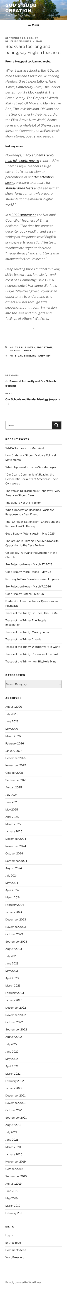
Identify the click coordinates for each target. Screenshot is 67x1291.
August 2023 (13, 949)
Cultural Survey (22, 347)
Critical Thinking (23, 356)
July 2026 (11, 714)
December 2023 (15, 919)
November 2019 (15, 1161)
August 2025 (13, 787)
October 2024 (14, 853)
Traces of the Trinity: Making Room (27, 632)
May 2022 (11, 1059)
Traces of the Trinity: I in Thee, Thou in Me (31, 613)
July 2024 (11, 875)
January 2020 (13, 1154)
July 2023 (11, 956)
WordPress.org (14, 1257)
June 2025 (12, 802)
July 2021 (11, 1132)
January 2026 (13, 751)
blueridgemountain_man (23, 41)
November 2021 (15, 1103)
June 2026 (12, 721)
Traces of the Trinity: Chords (23, 639)
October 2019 (14, 1169)
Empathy (44, 356)
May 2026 (11, 728)
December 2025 (15, 758)
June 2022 (11, 1051)
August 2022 (13, 1037)
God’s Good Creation (21, 8)
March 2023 (13, 985)
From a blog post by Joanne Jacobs (27, 61)
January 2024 (13, 912)
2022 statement (23, 215)
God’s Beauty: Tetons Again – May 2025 (30, 533)
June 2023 (12, 963)
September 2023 (16, 941)
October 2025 (14, 772)
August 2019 (13, 1183)
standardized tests (19, 188)
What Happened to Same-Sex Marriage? (30, 467)
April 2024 (12, 890)
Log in (9, 1235)
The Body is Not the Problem (23, 502)
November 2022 (15, 1015)
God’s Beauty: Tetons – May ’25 (24, 594)
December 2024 (15, 838)
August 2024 (13, 868)
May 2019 (11, 1198)
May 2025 (11, 809)
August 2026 (13, 706)
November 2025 (15, 765)
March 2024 (13, 897)
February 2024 (14, 904)
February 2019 (14, 1213)
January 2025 (13, 831)
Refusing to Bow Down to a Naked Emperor (32, 579)
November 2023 (15, 927)
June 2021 (11, 1139)
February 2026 (14, 743)
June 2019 (11, 1191)
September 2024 (16, 861)
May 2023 (11, 971)
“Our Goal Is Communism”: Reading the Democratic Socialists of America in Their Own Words (31, 479)
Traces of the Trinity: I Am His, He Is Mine (30, 661)
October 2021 (14, 1110)
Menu (35, 24)
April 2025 (12, 817)
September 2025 (16, 780)
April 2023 (12, 978)
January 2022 (13, 1088)
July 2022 (11, 1044)
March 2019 (12, 1205)
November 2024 (15, 846)
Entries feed (13, 1242)
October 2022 (14, 1022)
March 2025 (13, 824)
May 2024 (11, 883)
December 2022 (15, 1007)
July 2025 (11, 794)
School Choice (21, 350)
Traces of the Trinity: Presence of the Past (31, 654)
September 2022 (16, 1029)
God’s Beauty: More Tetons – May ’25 (28, 571)
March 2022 (13, 1073)
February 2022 (14, 1081)
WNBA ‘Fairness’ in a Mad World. (25, 448)
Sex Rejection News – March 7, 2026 (28, 586)
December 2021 (15, 1095)
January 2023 (13, 1000)
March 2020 (13, 1147)
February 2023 (14, 993)
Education (44, 347)
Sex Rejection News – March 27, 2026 (29, 564)
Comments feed (15, 1250)
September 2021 (16, 1117)
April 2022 (12, 1066)
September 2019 (16, 1176)
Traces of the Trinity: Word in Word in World (32, 646)
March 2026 (13, 736)
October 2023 (14, 934)
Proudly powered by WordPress (23, 1282)
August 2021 (13, 1125)
